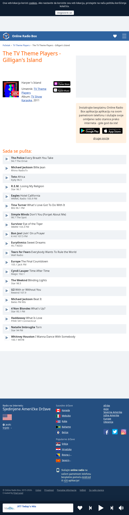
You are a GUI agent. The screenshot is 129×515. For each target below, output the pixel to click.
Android (86, 477)
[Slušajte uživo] (6, 159)
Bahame (66, 426)
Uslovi (38, 490)
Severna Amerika (112, 412)
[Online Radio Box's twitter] (115, 431)
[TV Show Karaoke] (11, 89)
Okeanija (108, 421)
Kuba (64, 421)
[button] (101, 508)
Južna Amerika (111, 415)
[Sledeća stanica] (112, 508)
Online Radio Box (24, 36)
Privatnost (49, 490)
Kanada (66, 410)
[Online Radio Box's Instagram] (123, 432)
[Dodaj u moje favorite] (80, 508)
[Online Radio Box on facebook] (106, 431)
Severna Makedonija (67, 460)
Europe (107, 418)
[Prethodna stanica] (91, 508)
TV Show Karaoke (32, 98)
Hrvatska (67, 449)
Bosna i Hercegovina (67, 454)
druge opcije (101, 138)
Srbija (65, 443)
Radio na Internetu (27, 407)
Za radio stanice (96, 490)
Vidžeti (83, 490)
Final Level (18, 493)
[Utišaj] (122, 508)
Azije (106, 408)
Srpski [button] (6, 427)
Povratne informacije (66, 490)
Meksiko (66, 415)
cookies (33, 3)
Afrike (106, 405)
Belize (65, 432)
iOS (66, 480)
